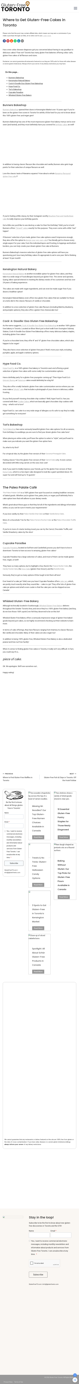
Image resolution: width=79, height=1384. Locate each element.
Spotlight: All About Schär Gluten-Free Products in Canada (38, 956)
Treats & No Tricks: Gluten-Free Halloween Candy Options (39, 868)
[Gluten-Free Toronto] (15, 6)
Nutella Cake (59, 569)
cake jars (63, 581)
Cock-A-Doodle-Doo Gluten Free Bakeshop (26, 83)
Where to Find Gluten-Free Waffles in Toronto (17, 777)
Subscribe (14, 863)
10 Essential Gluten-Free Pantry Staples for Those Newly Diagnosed (64, 819)
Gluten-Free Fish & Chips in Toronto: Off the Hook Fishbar (60, 777)
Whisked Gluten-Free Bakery (20, 95)
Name (6, 813)
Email (7, 822)
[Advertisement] (39, 146)
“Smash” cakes (22, 228)
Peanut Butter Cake (60, 566)
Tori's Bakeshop (15, 89)
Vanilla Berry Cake (56, 514)
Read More (39, 837)
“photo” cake (18, 389)
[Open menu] (76, 6)
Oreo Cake (26, 569)
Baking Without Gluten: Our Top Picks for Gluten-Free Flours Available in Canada (64, 875)
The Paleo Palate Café (12, 493)
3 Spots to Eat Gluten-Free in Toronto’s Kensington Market (39, 913)
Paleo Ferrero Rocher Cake (40, 520)
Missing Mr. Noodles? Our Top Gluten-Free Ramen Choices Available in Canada (39, 818)
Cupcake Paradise (16, 92)
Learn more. (47, 36)
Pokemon (21, 380)
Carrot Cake (50, 460)
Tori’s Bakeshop (9, 429)
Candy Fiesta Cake (10, 569)
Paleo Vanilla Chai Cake (33, 514)
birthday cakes (61, 125)
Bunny (12, 380)
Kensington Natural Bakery (19, 80)
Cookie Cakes (23, 401)
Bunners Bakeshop (16, 78)
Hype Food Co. (14, 86)
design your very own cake (37, 240)
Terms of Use (18, 1382)
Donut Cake (7, 472)
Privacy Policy (8, 1382)
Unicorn (6, 380)
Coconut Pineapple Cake (56, 454)
